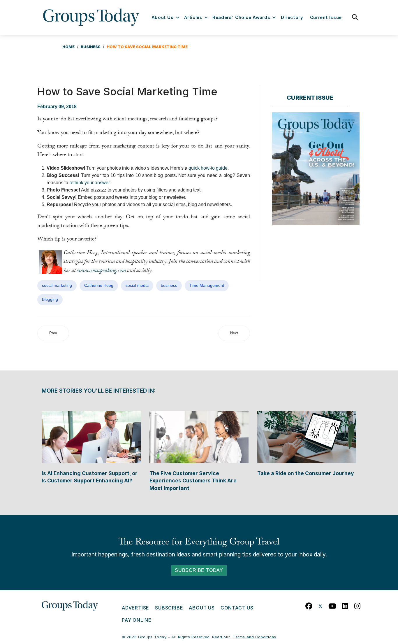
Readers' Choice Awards (241, 17)
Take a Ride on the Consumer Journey (305, 473)
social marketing (57, 285)
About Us (163, 17)
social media (137, 285)
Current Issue (326, 17)
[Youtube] (332, 604)
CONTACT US (237, 608)
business (169, 285)
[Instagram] (357, 604)
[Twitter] (320, 604)
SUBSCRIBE (169, 608)
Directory (292, 17)
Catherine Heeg (98, 285)
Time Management (206, 285)
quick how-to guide (208, 168)
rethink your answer (89, 182)
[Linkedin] (345, 604)
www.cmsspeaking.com (101, 271)
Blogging (50, 299)
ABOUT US (201, 608)
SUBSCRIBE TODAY (199, 570)
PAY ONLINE (137, 620)
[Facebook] (309, 604)
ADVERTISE (135, 608)
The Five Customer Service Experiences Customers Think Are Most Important (193, 480)
